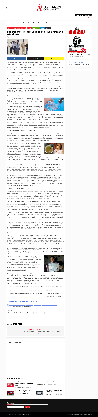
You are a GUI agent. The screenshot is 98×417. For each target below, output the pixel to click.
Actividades (67, 18)
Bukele (19, 324)
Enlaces (90, 414)
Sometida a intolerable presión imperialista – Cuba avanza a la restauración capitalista (23, 392)
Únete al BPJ (70, 414)
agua (15, 324)
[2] (27, 178)
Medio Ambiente (36, 28)
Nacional (26, 18)
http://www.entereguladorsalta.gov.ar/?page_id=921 (23, 301)
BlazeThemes (26, 414)
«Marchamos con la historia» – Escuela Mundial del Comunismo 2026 (24, 383)
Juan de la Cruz (12, 37)
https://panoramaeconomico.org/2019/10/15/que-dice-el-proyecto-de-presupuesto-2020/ (33, 305)
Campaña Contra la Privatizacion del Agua (17, 28)
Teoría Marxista (56, 18)
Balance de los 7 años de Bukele (45, 382)
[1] (13, 117)
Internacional (36, 18)
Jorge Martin (18, 396)
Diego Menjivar (19, 387)
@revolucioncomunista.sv (77, 62)
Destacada (29, 28)
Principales (48, 28)
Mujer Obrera (46, 18)
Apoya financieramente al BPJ (80, 414)
